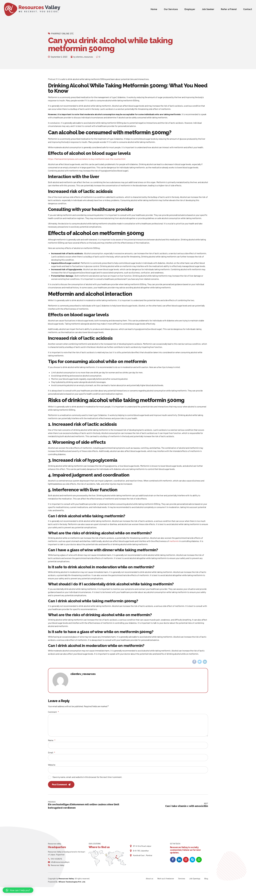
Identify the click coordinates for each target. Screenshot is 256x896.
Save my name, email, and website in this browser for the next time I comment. (87, 777)
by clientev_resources (83, 56)
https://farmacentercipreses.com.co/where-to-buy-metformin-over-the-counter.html (86, 159)
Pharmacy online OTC (62, 33)
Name (51, 740)
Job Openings (194, 878)
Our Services (171, 9)
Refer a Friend (229, 9)
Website (51, 764)
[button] (18, 890)
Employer (190, 9)
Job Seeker (208, 9)
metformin (174, 541)
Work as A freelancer (165, 878)
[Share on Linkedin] (205, 662)
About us (149, 878)
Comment (53, 712)
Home (154, 9)
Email (51, 752)
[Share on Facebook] (194, 662)
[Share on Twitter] (199, 662)
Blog (206, 878)
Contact (247, 9)
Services (181, 878)
